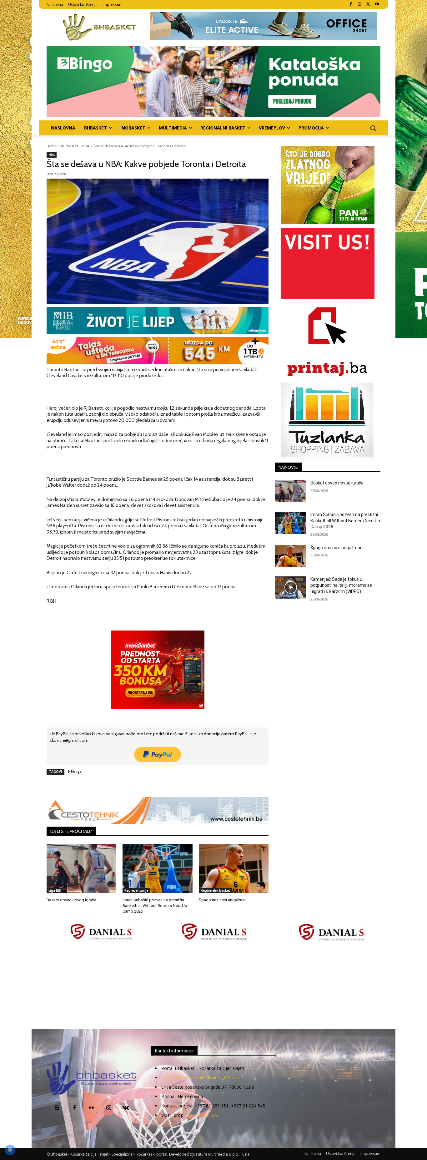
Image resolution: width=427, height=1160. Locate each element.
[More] (147, 786)
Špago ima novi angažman (223, 900)
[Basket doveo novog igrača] (81, 868)
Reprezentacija (136, 890)
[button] (372, 127)
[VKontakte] (126, 1108)
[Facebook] (350, 4)
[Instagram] (359, 4)
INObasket (69, 146)
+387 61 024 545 (201, 1115)
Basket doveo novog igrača (71, 900)
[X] (368, 4)
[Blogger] (57, 1108)
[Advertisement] (213, 986)
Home (52, 146)
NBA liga (75, 771)
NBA (85, 146)
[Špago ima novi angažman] (234, 868)
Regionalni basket (215, 890)
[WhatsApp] (133, 786)
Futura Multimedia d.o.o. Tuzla (222, 1154)
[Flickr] (91, 1108)
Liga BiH (54, 890)
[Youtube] (376, 4)
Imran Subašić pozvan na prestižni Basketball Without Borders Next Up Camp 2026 (155, 906)
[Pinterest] (119, 786)
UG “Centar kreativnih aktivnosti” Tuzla (200, 1078)
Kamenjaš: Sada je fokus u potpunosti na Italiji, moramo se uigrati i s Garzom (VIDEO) (341, 585)
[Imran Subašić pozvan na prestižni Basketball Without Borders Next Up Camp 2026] (157, 868)
